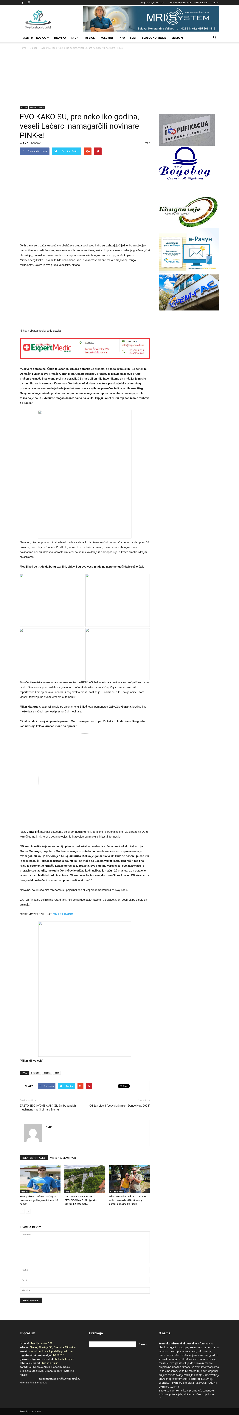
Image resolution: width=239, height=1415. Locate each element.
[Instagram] (29, 2)
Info (122, 37)
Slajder (33, 47)
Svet (133, 37)
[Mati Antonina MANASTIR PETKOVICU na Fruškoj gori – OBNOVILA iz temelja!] (84, 1179)
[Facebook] (22, 2)
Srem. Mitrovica (34, 37)
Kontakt (215, 2)
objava (47, 1072)
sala (57, 1072)
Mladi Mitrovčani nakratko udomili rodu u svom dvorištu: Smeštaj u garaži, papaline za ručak (127, 1200)
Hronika (60, 37)
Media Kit (178, 37)
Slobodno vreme (154, 37)
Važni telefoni (201, 2)
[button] (214, 37)
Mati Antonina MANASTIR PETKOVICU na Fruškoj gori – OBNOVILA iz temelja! (80, 1200)
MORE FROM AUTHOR (63, 1157)
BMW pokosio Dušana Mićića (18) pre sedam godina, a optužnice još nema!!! (39, 1200)
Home (23, 47)
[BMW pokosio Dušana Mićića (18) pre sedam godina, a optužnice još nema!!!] (40, 1179)
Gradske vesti (116, 1191)
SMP (25, 142)
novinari (35, 1072)
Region (90, 37)
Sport (75, 37)
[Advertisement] (119, 78)
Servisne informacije (180, 2)
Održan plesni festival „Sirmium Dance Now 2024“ (119, 1105)
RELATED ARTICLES (33, 1157)
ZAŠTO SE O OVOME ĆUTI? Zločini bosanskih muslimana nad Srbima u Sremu (48, 1107)
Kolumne (107, 37)
